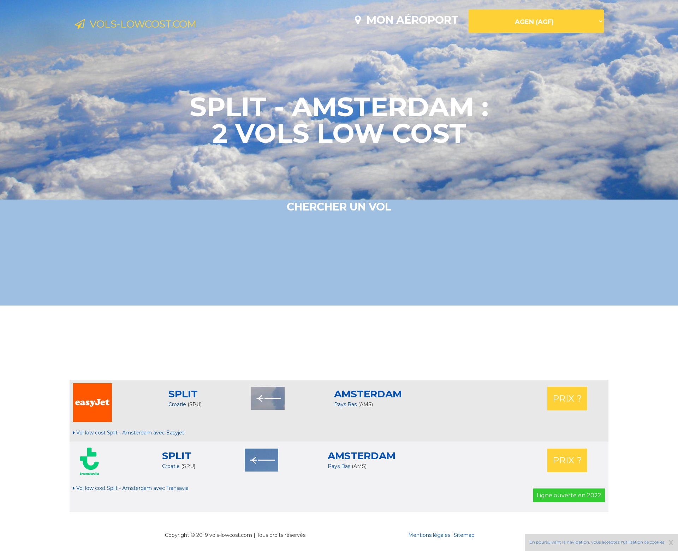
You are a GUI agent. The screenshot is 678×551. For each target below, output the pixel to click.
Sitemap (464, 535)
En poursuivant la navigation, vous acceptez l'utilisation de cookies (596, 542)
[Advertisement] (339, 343)
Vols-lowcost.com (140, 24)
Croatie (177, 404)
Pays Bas (346, 404)
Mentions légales (429, 535)
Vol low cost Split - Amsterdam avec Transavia (132, 488)
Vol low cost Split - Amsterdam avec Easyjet (129, 432)
